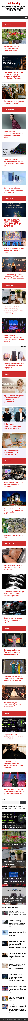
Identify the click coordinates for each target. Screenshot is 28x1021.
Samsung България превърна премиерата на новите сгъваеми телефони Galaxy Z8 (14, 338)
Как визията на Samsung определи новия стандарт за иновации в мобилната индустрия (17, 933)
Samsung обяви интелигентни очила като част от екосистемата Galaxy (13, 134)
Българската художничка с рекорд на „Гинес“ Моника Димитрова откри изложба (14, 277)
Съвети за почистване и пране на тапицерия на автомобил (13, 567)
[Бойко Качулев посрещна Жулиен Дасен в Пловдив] (5, 1000)
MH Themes (23, 1019)
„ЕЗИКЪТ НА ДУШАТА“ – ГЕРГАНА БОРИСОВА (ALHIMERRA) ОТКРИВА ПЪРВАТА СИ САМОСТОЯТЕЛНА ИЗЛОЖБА (17, 977)
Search (3, 799)
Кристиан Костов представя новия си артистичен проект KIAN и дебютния (13, 764)
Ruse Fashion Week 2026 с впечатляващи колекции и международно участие (13, 678)
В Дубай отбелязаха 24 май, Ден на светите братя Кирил (14, 250)
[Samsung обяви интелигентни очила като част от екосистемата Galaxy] (5, 914)
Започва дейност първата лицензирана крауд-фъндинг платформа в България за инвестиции (13, 76)
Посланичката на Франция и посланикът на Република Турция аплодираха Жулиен (14, 791)
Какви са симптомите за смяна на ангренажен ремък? (13, 620)
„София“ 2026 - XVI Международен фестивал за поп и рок (13, 737)
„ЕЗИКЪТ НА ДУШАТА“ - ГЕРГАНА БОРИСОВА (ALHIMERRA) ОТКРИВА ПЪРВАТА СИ (12, 223)
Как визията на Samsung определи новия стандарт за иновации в (13, 190)
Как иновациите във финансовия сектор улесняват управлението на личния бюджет (14, 310)
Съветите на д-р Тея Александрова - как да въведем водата (12, 452)
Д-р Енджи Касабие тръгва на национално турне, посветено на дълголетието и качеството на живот (17, 966)
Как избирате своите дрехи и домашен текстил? (14, 102)
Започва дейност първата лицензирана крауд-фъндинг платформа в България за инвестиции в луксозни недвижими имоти (17, 944)
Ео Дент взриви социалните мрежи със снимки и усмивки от (12, 426)
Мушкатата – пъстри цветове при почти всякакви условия (11, 48)
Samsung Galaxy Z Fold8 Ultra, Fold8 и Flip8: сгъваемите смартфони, (14, 366)
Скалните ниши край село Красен (13, 536)
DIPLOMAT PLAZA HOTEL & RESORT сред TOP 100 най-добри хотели (13, 511)
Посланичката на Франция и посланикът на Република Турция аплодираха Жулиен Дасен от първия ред (17, 989)
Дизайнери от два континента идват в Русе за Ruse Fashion (14, 705)
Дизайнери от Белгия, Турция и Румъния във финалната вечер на (12, 652)
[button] (26, 17)
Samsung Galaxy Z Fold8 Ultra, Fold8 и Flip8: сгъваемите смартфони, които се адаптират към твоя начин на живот (14, 899)
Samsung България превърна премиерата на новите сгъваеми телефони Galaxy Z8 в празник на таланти (13, 880)
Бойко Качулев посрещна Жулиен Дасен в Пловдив (16, 997)
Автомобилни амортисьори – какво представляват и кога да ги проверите (14, 594)
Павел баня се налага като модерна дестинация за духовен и (13, 484)
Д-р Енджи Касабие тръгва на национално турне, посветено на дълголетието (14, 399)
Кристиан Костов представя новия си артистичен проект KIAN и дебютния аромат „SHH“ (17, 955)
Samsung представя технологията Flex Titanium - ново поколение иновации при (14, 163)
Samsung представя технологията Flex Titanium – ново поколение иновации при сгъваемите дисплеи (17, 922)
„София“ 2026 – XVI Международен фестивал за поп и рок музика (14, 826)
